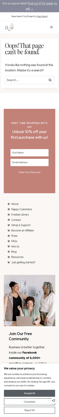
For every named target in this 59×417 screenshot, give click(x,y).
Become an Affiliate (22, 230)
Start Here (42, 16)
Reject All (29, 410)
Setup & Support (21, 225)
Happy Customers (21, 209)
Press (14, 235)
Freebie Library (20, 214)
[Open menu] (51, 27)
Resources (17, 257)
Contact (16, 220)
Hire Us (15, 246)
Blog (14, 251)
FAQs (14, 241)
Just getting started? (23, 262)
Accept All (29, 393)
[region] (29, 390)
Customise (29, 401)
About (15, 204)
